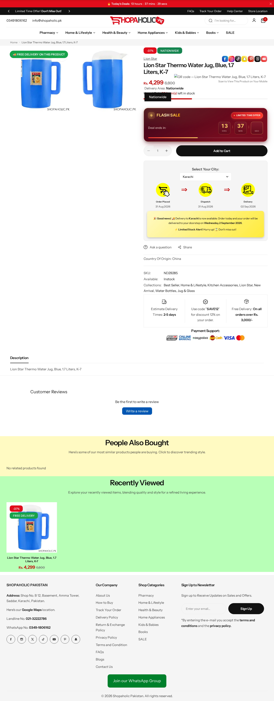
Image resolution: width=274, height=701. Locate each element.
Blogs (100, 659)
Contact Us (104, 667)
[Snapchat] (75, 639)
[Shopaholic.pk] (137, 20)
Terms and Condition (111, 645)
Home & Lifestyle (151, 603)
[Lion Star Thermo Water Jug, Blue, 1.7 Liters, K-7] (31, 527)
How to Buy (104, 603)
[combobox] (226, 20)
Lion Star (150, 59)
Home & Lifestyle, (194, 285)
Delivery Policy (107, 617)
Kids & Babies (148, 625)
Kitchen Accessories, (223, 285)
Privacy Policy (106, 637)
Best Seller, (172, 285)
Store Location (258, 11)
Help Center (235, 11)
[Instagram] (21, 639)
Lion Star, (246, 285)
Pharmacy (146, 595)
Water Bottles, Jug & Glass (175, 291)
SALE (142, 639)
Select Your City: (205, 169)
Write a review (137, 411)
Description (19, 358)
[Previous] (8, 11)
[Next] (69, 11)
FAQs (190, 11)
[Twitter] (32, 639)
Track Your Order (210, 11)
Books (143, 632)
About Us (103, 595)
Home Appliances (151, 617)
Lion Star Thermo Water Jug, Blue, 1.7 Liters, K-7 (31, 559)
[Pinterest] (65, 639)
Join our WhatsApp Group (137, 680)
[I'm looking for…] (210, 20)
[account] (254, 20)
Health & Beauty (150, 610)
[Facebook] (10, 639)
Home (14, 42)
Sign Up (246, 609)
